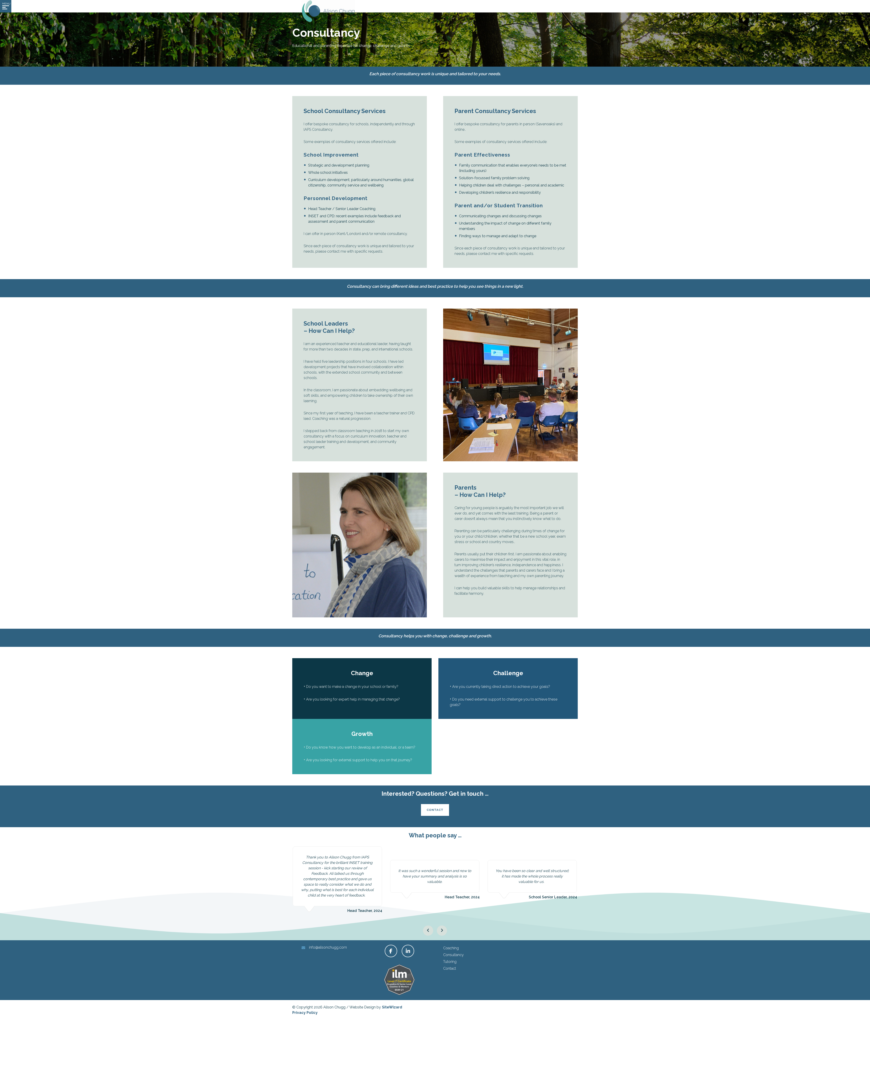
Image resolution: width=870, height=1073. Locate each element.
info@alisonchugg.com (328, 947)
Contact (435, 810)
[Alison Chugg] (328, 11)
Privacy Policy (305, 1012)
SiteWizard (392, 1007)
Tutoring (450, 961)
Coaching (451, 948)
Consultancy (453, 955)
